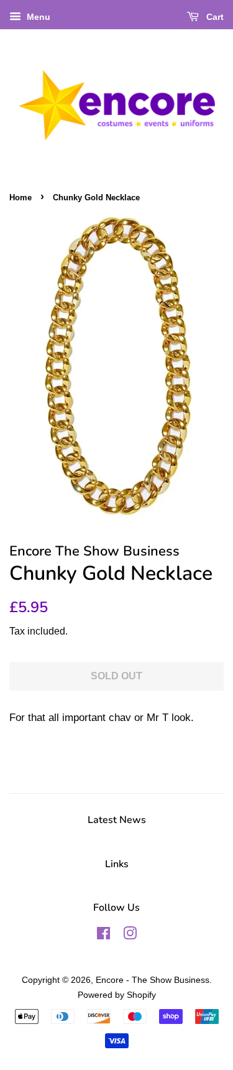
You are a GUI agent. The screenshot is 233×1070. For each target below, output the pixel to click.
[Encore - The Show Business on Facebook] (103, 936)
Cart (214, 17)
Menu (37, 17)
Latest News (117, 820)
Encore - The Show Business (152, 980)
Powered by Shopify (117, 995)
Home (20, 197)
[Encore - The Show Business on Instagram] (130, 936)
